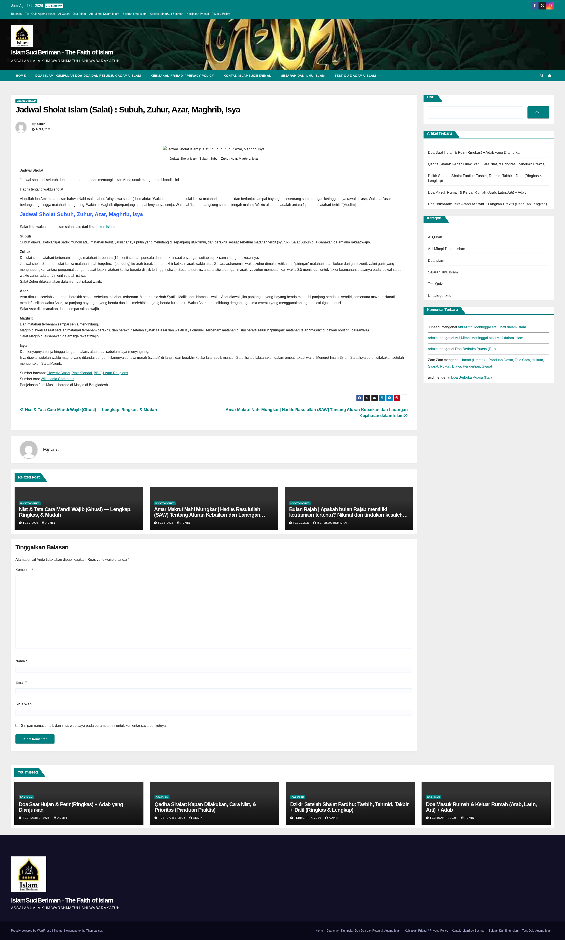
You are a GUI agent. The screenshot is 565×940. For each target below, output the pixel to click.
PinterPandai (82, 373)
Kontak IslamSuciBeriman (166, 13)
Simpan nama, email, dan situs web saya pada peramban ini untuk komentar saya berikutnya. (94, 725)
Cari (431, 97)
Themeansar (94, 930)
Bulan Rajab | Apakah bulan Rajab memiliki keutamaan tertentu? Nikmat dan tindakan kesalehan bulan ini (348, 514)
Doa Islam (79, 13)
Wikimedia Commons (57, 379)
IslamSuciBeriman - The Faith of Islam (62, 52)
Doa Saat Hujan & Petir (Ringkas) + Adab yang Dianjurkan (475, 152)
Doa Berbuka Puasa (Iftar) (475, 349)
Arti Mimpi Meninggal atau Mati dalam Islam (492, 327)
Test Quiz (435, 284)
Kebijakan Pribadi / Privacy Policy (208, 13)
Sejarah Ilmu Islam (134, 13)
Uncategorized (26, 101)
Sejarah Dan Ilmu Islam (303, 75)
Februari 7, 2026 (37, 817)
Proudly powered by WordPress (31, 930)
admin (41, 123)
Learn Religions (115, 373)
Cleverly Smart (58, 373)
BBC (97, 373)
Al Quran (64, 13)
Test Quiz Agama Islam (40, 13)
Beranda (16, 13)
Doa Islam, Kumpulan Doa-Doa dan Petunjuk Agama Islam (88, 75)
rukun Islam (105, 227)
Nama (21, 661)
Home (21, 75)
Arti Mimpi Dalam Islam (104, 13)
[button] (541, 75)
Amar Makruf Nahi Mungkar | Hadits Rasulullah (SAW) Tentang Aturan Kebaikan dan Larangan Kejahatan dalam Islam (207, 514)
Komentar (24, 570)
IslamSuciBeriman (332, 522)
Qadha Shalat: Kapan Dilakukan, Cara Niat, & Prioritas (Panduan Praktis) (487, 164)
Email (21, 682)
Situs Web (23, 704)
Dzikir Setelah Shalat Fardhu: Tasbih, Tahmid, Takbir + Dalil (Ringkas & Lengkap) (349, 807)
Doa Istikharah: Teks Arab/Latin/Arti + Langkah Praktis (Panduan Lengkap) (487, 204)
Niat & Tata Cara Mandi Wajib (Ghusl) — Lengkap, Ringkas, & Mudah (90, 409)
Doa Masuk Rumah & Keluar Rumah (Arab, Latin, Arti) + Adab (477, 192)
